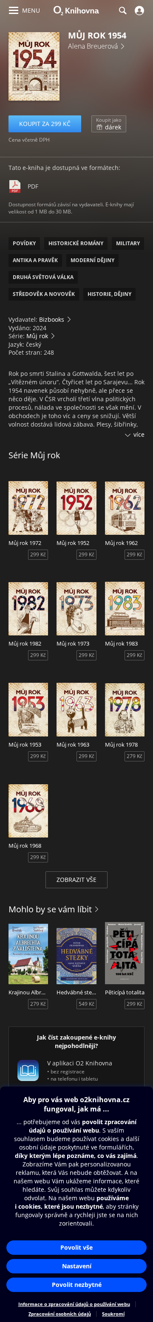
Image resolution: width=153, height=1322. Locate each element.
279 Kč (134, 756)
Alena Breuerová (93, 46)
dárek (109, 124)
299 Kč (38, 554)
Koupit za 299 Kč (45, 124)
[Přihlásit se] (138, 10)
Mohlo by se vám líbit (50, 909)
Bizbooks (51, 319)
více (138, 434)
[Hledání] (122, 10)
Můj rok (37, 336)
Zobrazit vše (76, 880)
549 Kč (86, 1003)
